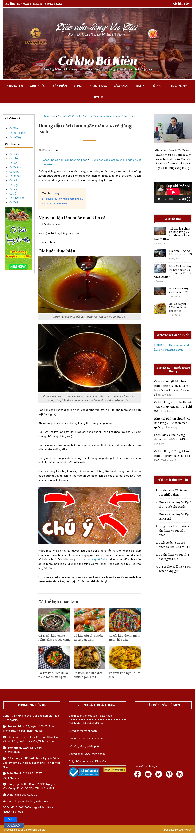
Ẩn (56, 193)
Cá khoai (15, 176)
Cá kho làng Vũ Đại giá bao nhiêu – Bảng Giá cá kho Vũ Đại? (172, 456)
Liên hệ (97, 97)
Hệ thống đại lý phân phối (84, 746)
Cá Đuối (14, 171)
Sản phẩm (60, 85)
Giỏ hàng (179, 3)
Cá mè (13, 180)
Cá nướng (15, 137)
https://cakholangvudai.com (31, 801)
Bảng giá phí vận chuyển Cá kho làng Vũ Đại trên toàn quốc (172, 423)
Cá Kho (14, 128)
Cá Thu (14, 158)
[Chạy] (159, 199)
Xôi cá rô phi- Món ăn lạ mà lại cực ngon (179, 307)
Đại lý (140, 85)
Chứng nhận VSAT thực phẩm (87, 753)
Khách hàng (98, 85)
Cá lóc (13, 162)
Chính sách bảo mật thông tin (86, 738)
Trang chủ (15, 85)
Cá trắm (14, 154)
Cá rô (12, 193)
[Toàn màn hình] (189, 199)
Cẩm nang (121, 85)
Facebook (13, 825)
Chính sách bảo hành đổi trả (86, 723)
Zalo (10, 819)
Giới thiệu (37, 85)
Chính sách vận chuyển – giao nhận (90, 715)
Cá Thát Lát (16, 197)
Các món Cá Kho (67, 116)
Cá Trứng (15, 167)
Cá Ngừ (13, 184)
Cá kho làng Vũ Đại (34, 829)
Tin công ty (178, 85)
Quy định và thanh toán (83, 730)
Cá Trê (13, 202)
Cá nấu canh (17, 132)
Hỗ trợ (156, 85)
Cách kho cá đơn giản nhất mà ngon (65, 159)
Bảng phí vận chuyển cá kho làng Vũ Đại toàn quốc (174, 531)
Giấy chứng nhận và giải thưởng (88, 761)
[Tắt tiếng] (184, 199)
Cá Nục (13, 189)
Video (78, 85)
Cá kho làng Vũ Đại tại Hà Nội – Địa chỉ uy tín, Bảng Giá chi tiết (173, 406)
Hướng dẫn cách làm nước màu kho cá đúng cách (107, 116)
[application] (173, 192)
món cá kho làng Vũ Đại (90, 559)
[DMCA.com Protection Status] (114, 771)
